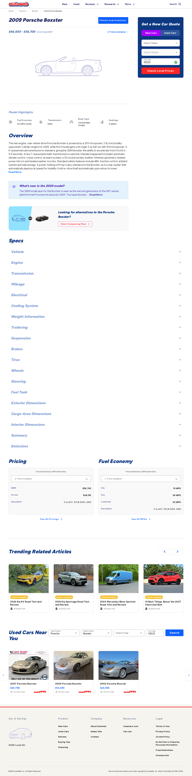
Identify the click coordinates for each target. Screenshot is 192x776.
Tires (15, 360)
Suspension (20, 338)
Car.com (127, 731)
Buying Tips (64, 742)
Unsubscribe (162, 755)
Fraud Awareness (164, 750)
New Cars (151, 32)
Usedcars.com (130, 726)
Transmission (22, 273)
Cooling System (24, 306)
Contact (95, 736)
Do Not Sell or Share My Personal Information (167, 743)
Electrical (19, 295)
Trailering (19, 327)
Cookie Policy (163, 736)
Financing (63, 747)
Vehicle (17, 252)
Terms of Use (163, 726)
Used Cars (170, 32)
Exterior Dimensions (28, 403)
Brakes (16, 349)
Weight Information (27, 316)
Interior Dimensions (28, 424)
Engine (17, 262)
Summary (19, 435)
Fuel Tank (19, 392)
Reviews (62, 736)
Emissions (19, 446)
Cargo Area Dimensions (31, 414)
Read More (15, 172)
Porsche (22, 11)
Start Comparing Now (73, 224)
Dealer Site (96, 731)
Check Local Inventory (112, 20)
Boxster (35, 11)
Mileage (17, 284)
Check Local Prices (160, 70)
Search (174, 632)
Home (11, 11)
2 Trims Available (116, 31)
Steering (18, 381)
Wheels (17, 370)
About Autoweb (98, 726)
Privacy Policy (163, 731)
